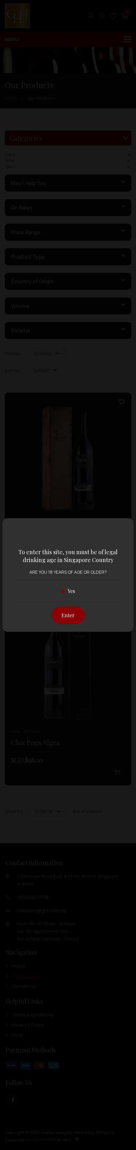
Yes (71, 591)
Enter (68, 615)
